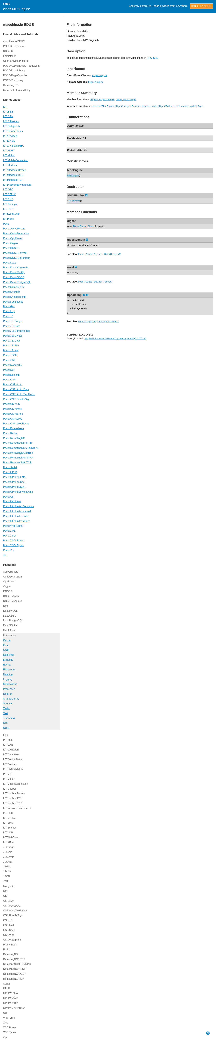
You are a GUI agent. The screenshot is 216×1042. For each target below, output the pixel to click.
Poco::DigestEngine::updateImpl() (98, 321)
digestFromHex (132, 106)
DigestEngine (99, 75)
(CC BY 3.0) (140, 338)
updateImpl (129, 99)
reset (119, 99)
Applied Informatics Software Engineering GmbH (109, 338)
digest (94, 99)
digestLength (106, 99)
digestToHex (165, 106)
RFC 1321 (152, 57)
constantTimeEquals (102, 106)
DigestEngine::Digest (83, 226)
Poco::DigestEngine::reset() (95, 281)
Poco (6, 3)
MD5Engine (73, 175)
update (185, 106)
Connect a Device (201, 6)
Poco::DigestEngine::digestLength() (99, 254)
